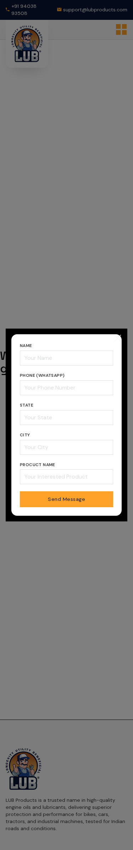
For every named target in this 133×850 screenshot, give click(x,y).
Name (26, 345)
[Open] (117, 338)
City (25, 435)
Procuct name (37, 465)
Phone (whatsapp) (42, 375)
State (26, 405)
